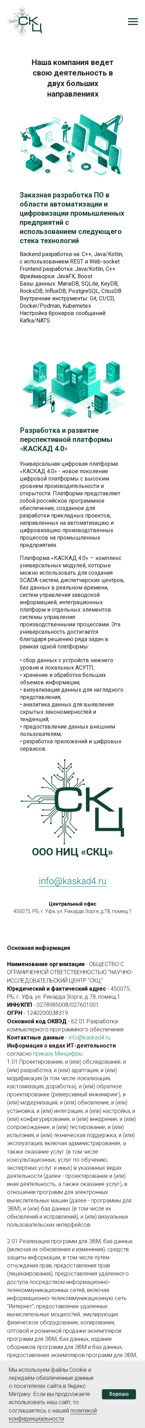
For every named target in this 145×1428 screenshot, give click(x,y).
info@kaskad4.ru (72, 881)
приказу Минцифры (57, 1053)
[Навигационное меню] (133, 21)
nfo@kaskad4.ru (90, 1037)
